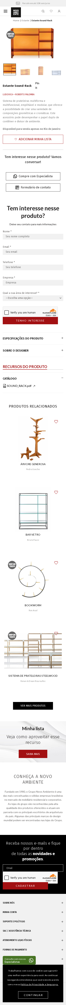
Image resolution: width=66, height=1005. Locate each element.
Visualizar (33, 480)
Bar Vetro (33, 534)
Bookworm (33, 605)
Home (16, 20)
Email (7, 246)
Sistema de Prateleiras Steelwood (33, 675)
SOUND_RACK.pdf (19, 385)
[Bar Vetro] (33, 509)
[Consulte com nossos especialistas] (19, 960)
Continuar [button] (33, 995)
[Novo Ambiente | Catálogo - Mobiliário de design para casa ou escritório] (16, 12)
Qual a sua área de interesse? (21, 293)
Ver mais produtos (33, 705)
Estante (25, 20)
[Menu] (5, 11)
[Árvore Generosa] (33, 439)
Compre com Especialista (36, 176)
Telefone (9, 262)
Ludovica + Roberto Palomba (18, 94)
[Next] (56, 43)
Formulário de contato (36, 187)
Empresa (9, 277)
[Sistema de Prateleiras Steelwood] (33, 651)
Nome (7, 231)
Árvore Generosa (33, 464)
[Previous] (9, 43)
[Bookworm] (33, 580)
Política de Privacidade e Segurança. (39, 984)
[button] (33, 139)
